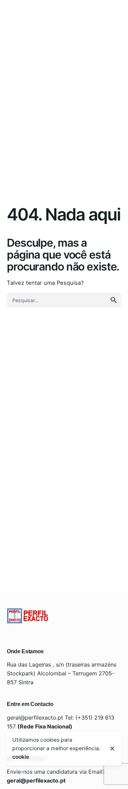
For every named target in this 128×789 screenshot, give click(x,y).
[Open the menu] (33, 47)
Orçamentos (67, 47)
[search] (113, 300)
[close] (112, 748)
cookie (20, 757)
